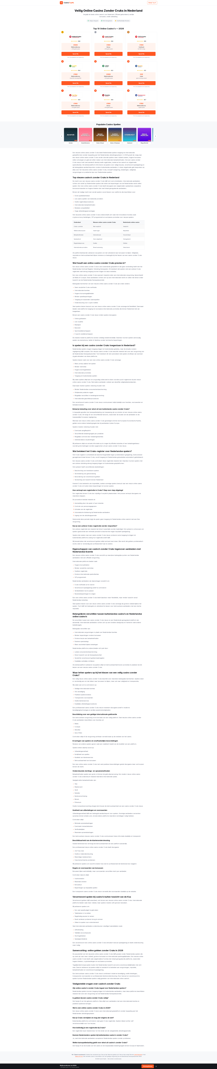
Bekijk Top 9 (152, 2)
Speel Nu (75, 54)
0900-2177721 (79, 1056)
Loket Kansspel (138, 1054)
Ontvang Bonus (147, 1066)
